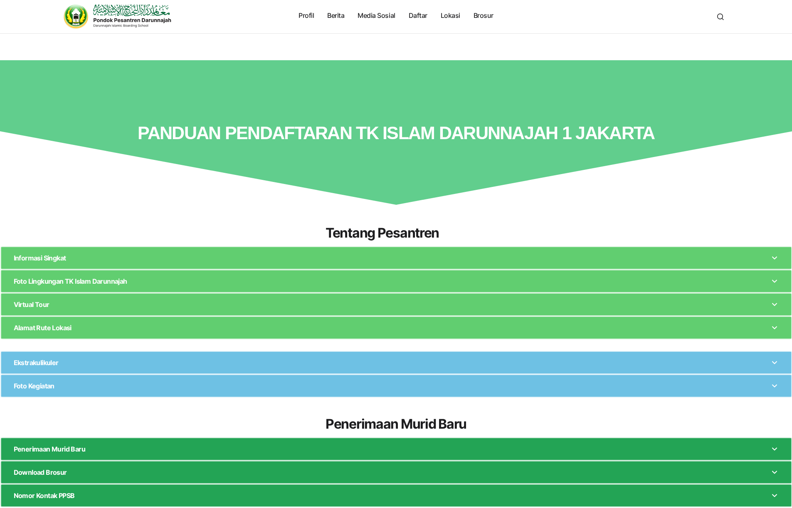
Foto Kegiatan (34, 386)
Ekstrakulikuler (36, 362)
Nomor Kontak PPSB (44, 495)
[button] (720, 16)
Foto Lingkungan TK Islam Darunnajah (70, 281)
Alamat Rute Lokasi (43, 328)
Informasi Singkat (40, 258)
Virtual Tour (31, 304)
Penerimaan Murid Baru (49, 449)
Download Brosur (40, 472)
